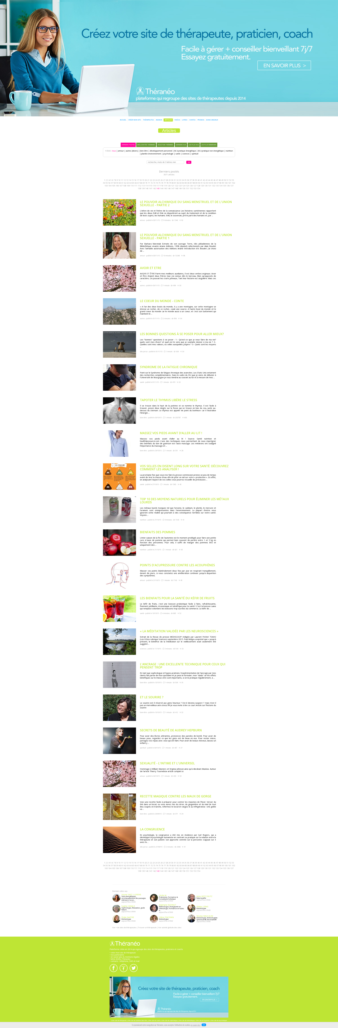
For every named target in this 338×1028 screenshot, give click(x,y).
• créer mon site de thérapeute (123, 952)
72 (152, 183)
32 (177, 180)
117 (157, 185)
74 (157, 183)
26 (162, 180)
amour (121, 151)
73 (154, 183)
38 (193, 180)
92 (204, 183)
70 (146, 183)
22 (151, 180)
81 (175, 183)
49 (222, 180)
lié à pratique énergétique (185, 151)
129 (202, 185)
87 (191, 183)
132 (213, 185)
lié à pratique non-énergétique (211, 151)
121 (172, 185)
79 (170, 183)
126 (191, 185)
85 (186, 183)
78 (167, 183)
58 (115, 183)
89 (196, 183)
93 (207, 183)
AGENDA (159, 120)
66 (136, 183)
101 (229, 183)
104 (109, 185)
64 (130, 183)
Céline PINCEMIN (166, 917)
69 (144, 183)
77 (165, 183)
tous (114, 151)
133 (217, 185)
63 (128, 183)
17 (138, 180)
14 (130, 180)
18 (140, 180)
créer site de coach (154, 1020)
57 (112, 183)
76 (162, 183)
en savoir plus (195, 1025)
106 (117, 185)
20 (146, 180)
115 (150, 185)
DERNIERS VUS (181, 145)
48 (220, 180)
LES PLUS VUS (194, 145)
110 (132, 185)
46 (214, 180)
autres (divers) (132, 151)
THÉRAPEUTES (148, 120)
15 (133, 180)
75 (159, 183)
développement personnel (161, 151)
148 (176, 188)
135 (224, 185)
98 (220, 183)
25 (159, 180)
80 (173, 183)
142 (154, 188)
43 (206, 180)
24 (156, 180)
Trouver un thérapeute (147, 927)
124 (183, 185)
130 (206, 185)
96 (215, 183)
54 (104, 183)
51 (228, 180)
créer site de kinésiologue (186, 1020)
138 (139, 188)
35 (185, 180)
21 (148, 180)
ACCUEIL (123, 120)
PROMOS (201, 120)
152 (191, 188)
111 (135, 185)
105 (113, 185)
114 (146, 185)
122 (176, 185)
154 (198, 188)
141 (150, 188)
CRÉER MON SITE (134, 120)
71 (149, 183)
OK (204, 1025)
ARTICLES (168, 120)
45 (212, 180)
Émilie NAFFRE (127, 917)
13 (127, 180)
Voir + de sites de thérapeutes (124, 927)
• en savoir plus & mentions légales (125, 957)
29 (169, 180)
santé (177, 153)
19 (143, 180)
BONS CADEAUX (212, 120)
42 (204, 180)
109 (128, 185)
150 (183, 188)
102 (233, 183)
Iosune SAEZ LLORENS (131, 894)
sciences (186, 153)
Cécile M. (163, 895)
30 (172, 180)
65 (133, 183)
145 (165, 188)
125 (187, 185)
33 (180, 180)
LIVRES (184, 120)
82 (178, 183)
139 (143, 188)
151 (187, 188)
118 (161, 185)
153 (194, 188)
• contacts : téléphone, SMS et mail (124, 961)
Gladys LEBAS (202, 906)
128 (198, 185)
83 (181, 183)
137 (231, 185)
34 (183, 180)
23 (154, 180)
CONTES (192, 120)
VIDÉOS (177, 120)
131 (209, 185)
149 (180, 188)
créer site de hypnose (203, 1020)
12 (125, 180)
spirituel (195, 153)
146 (169, 188)
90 (199, 183)
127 (194, 185)
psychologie (168, 153)
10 (119, 180)
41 (201, 180)
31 (175, 180)
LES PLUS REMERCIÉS (208, 145)
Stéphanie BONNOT (167, 905)
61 (122, 183)
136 (228, 185)
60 (120, 183)
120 (169, 185)
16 (135, 180)
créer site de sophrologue (169, 1020)
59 (117, 183)
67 (138, 183)
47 (217, 180)
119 (165, 185)
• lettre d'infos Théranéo (120, 959)
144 (161, 188)
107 (121, 185)
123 (180, 185)
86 (188, 183)
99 (223, 183)
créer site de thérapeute (118, 1020)
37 (191, 180)
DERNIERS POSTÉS (128, 145)
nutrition (229, 151)
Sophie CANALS (128, 906)
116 (154, 185)
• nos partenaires (117, 955)
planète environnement (151, 153)
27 (164, 180)
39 (196, 180)
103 (106, 185)
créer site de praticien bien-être (137, 1020)
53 (233, 180)
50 (225, 180)
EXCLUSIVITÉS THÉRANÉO (146, 145)
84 (183, 183)
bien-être (144, 151)
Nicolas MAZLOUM (204, 916)
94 (210, 183)
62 (125, 183)
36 (188, 180)
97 (218, 183)
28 (167, 180)
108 (124, 185)
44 (209, 180)
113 (143, 185)
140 (146, 188)
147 (172, 188)
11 (122, 180)
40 (199, 180)
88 (194, 183)
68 (141, 183)
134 (220, 185)
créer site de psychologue (218, 1020)
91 (202, 183)
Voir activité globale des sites (169, 927)
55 (107, 183)
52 (230, 180)
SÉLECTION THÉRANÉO (165, 145)
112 (139, 185)
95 (212, 183)
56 (109, 183)
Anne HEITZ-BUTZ (204, 896)
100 (226, 183)
